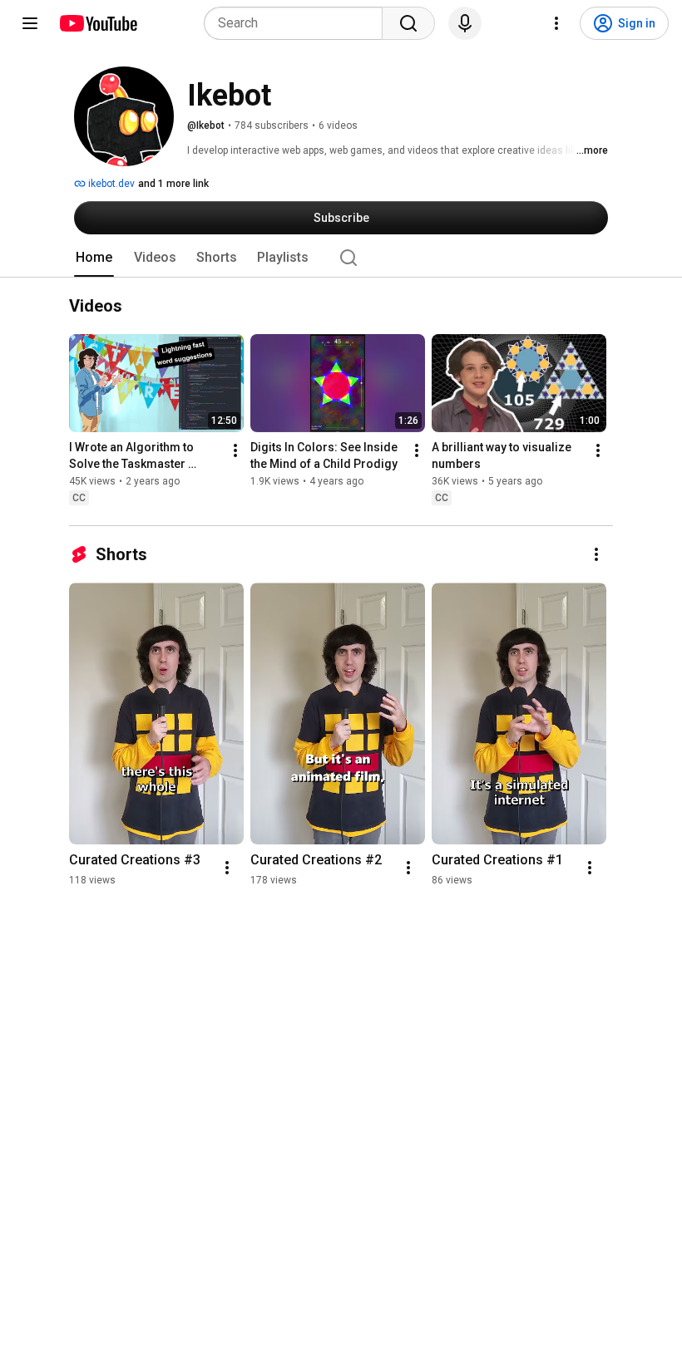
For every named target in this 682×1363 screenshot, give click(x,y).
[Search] (408, 23)
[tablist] (341, 258)
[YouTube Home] (98, 23)
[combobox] (298, 23)
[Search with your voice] (465, 23)
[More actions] (235, 450)
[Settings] (556, 23)
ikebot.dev (110, 183)
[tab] (94, 258)
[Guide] (30, 23)
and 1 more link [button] (173, 183)
